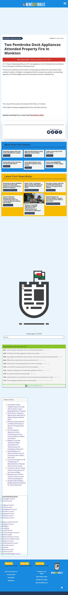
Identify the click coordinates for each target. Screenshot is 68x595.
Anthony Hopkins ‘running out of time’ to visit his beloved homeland (29, 350)
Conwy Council (7, 507)
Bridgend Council (8, 524)
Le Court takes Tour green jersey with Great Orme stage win (25, 367)
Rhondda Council (8, 545)
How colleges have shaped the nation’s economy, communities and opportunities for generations (34, 357)
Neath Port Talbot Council (10, 539)
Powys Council (7, 501)
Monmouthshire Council (10, 537)
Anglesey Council (8, 505)
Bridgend (5, 526)
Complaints (11, 577)
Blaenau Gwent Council (10, 522)
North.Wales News (41, 576)
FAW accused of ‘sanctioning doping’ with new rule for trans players (28, 363)
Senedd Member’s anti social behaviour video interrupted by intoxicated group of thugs (34, 377)
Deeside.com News (41, 579)
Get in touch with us (11, 571)
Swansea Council (8, 549)
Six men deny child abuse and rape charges (21, 373)
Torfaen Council (7, 552)
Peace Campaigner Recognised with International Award (29, 380)
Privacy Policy (11, 574)
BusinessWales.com (42, 582)
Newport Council (8, 541)
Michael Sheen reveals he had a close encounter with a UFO (26, 360)
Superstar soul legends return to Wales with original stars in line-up (28, 370)
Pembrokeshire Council (10, 543)
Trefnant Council (7, 516)
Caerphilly (5, 528)
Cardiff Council (7, 530)
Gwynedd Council (8, 514)
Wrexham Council (8, 518)
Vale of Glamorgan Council (11, 554)
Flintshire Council (8, 511)
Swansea (5, 547)
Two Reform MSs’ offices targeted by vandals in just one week (27, 353)
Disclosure (11, 580)
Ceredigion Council (8, 499)
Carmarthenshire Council (10, 533)
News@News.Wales (37, 115)
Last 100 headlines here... (35, 386)
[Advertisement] (34, 21)
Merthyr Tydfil (7, 535)
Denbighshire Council (9, 509)
